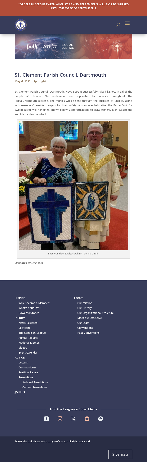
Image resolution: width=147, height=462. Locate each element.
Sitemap (120, 454)
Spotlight (39, 81)
